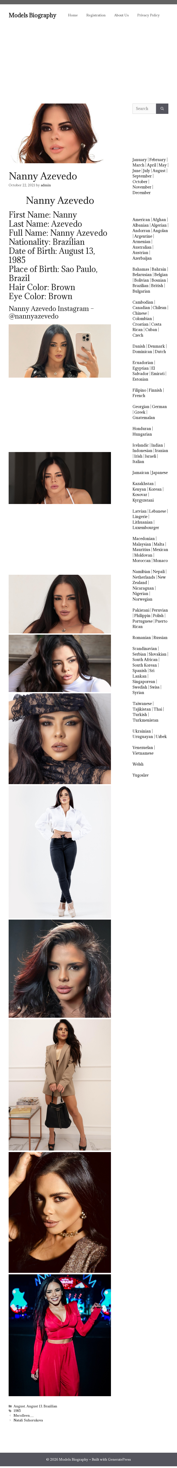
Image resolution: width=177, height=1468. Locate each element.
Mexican (160, 549)
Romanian (142, 637)
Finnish (155, 390)
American (141, 219)
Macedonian (144, 538)
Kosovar (140, 494)
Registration (96, 15)
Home (73, 15)
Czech (138, 335)
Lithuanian (143, 522)
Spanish (140, 670)
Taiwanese (142, 703)
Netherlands (144, 577)
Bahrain (159, 269)
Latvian (140, 511)
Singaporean (144, 681)
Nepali (159, 571)
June (137, 170)
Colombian (142, 318)
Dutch (160, 351)
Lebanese (157, 511)
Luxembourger (146, 527)
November (142, 187)
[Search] (162, 109)
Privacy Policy (148, 15)
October (140, 181)
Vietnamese (143, 753)
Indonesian (142, 450)
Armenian (141, 241)
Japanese (160, 472)
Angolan (160, 230)
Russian (160, 637)
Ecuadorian (143, 362)
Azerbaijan (142, 258)
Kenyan (139, 489)
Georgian (141, 406)
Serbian (139, 654)
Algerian (159, 225)
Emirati (157, 373)
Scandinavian (145, 648)
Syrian (138, 692)
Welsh (138, 764)
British (157, 285)
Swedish (140, 687)
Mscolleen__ (24, 1415)
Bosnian (159, 280)
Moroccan (142, 560)
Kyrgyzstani (143, 500)
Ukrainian (142, 731)
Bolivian (141, 280)
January (140, 159)
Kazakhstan (143, 483)
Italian (138, 461)
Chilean (159, 307)
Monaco (160, 560)
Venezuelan (143, 747)
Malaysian (142, 544)
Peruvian (160, 610)
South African (145, 659)
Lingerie (140, 516)
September (142, 176)
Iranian (161, 450)
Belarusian (142, 274)
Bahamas (141, 269)
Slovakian (157, 654)
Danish (139, 346)
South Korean (145, 665)
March (138, 165)
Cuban (151, 329)
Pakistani (141, 610)
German (159, 406)
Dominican (142, 351)
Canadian (141, 307)
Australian (142, 247)
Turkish (140, 714)
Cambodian (143, 302)
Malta (159, 544)
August (19, 1406)
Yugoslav (141, 775)
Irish (138, 456)
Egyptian (141, 368)
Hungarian (142, 434)
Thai (157, 709)
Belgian (161, 274)
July (146, 170)
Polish (158, 615)
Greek (139, 412)
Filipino (139, 390)
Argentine (143, 236)
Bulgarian (141, 291)
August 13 (34, 1406)
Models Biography (32, 15)
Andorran (141, 230)
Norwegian (142, 599)
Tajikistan (142, 709)
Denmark (156, 346)
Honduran (142, 428)
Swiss (155, 687)
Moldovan (143, 555)
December (142, 192)
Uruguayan (143, 736)
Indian (157, 445)
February (157, 159)
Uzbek (161, 736)
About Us (121, 15)
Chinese (140, 313)
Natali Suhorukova (28, 1420)
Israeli (150, 456)
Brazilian (50, 1406)
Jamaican (141, 472)
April (151, 165)
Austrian (140, 252)
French (139, 395)
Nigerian (140, 593)
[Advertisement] (88, 58)
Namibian (141, 571)
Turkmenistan (145, 720)
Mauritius (141, 549)
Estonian (140, 379)
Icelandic (141, 445)
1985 (17, 1411)
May (163, 165)
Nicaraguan (143, 588)
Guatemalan (144, 417)
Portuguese (143, 621)
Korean (155, 489)
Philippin (142, 615)
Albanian (141, 225)
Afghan (159, 219)
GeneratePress (119, 1459)
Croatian (141, 324)
